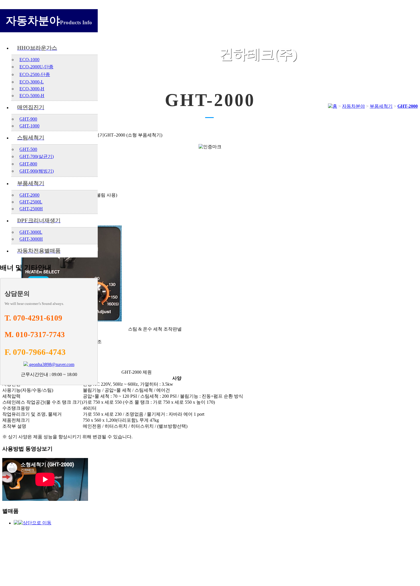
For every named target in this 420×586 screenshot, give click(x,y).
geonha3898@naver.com (51, 364)
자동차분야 (353, 106)
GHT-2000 (407, 106)
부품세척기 (381, 106)
